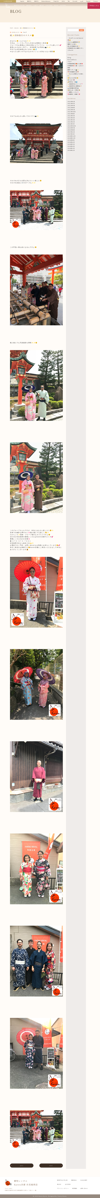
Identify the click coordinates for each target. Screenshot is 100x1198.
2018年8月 (71, 140)
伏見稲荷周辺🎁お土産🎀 (75, 63)
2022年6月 (71, 109)
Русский (75, 1)
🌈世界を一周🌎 (73, 82)
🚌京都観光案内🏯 (73, 88)
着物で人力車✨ (72, 44)
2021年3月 (71, 120)
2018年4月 (71, 146)
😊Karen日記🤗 (73, 78)
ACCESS (63, 5)
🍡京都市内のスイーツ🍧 (75, 84)
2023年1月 (71, 103)
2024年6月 (71, 101)
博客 (69, 68)
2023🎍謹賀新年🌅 (74, 42)
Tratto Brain (62, 1196)
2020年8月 (71, 130)
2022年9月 (71, 105)
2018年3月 (71, 148)
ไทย (69, 1)
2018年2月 (71, 150)
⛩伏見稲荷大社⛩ (73, 72)
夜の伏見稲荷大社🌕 (74, 46)
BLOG (56, 5)
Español (88, 1)
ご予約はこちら (93, 6)
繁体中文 (36, 1)
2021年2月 (71, 122)
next (51, 1165)
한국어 (63, 1)
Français (95, 1)
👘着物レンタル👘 (73, 92)
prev (21, 1165)
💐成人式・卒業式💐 (74, 90)
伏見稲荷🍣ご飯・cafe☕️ (76, 65)
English (22, 1)
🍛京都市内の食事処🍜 (75, 86)
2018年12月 (72, 136)
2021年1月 (71, 124)
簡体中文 (29, 1)
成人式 (42, 5)
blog (69, 57)
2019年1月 (71, 134)
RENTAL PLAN (19, 5)
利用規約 (74, 1188)
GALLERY (49, 5)
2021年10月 (72, 111)
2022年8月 (71, 107)
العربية (81, 1)
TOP (11, 28)
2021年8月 (71, 113)
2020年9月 (71, 128)
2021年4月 (71, 118)
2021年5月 (71, 116)
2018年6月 (71, 142)
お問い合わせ (84, 1188)
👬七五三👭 (71, 80)
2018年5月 (71, 144)
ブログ (25, 32)
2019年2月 (71, 132)
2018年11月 (71, 138)
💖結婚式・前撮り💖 (74, 94)
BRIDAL (29, 5)
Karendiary (72, 59)
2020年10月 (72, 126)
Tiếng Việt (56, 1)
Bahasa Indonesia (45, 1)
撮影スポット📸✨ (73, 70)
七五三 (36, 5)
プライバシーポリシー (63, 1188)
